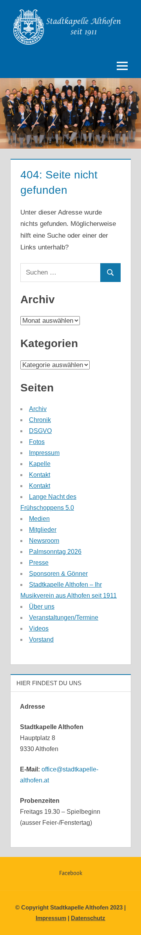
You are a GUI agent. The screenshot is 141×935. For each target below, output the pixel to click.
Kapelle (40, 463)
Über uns (41, 606)
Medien (39, 518)
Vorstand (41, 639)
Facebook (70, 873)
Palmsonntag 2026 (55, 551)
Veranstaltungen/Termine (63, 617)
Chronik (40, 420)
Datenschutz (88, 918)
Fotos (37, 441)
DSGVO (40, 430)
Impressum (44, 452)
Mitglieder (42, 529)
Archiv (38, 409)
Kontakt (39, 474)
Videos (39, 628)
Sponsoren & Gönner (58, 573)
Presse (39, 562)
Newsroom (44, 540)
